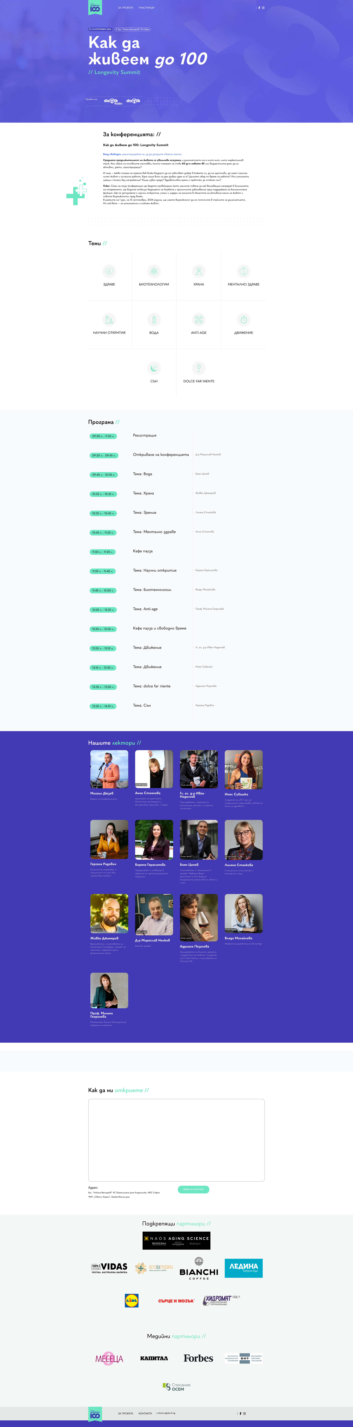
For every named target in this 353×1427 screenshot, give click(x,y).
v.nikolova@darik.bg (165, 1413)
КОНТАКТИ (145, 1413)
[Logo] (100, 8)
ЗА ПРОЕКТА (125, 7)
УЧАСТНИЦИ (146, 7)
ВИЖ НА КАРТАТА (193, 1189)
